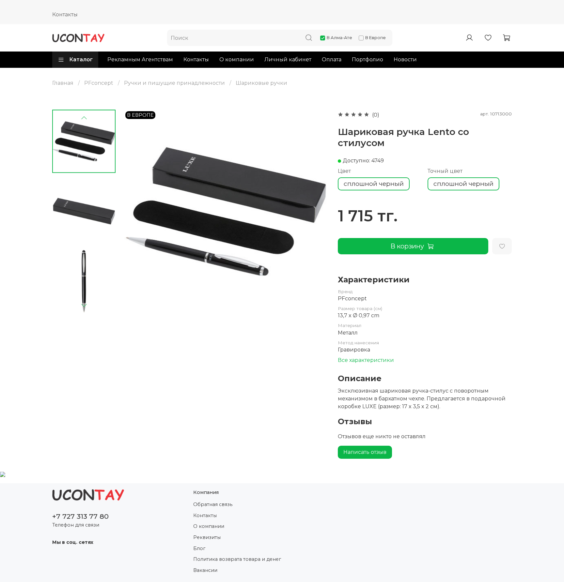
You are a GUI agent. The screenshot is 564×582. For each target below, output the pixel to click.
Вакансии (205, 570)
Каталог (81, 59)
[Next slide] (84, 305)
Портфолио (367, 59)
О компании (236, 59)
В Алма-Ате (339, 37)
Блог (199, 548)
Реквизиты (207, 537)
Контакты (65, 14)
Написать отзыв (364, 452)
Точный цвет (445, 171)
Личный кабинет (287, 59)
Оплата (331, 59)
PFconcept (98, 83)
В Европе (375, 37)
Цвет (344, 171)
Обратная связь (212, 504)
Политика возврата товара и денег (237, 559)
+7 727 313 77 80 (80, 516)
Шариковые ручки (261, 83)
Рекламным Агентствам (140, 59)
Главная (62, 83)
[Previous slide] (84, 118)
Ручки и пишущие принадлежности (174, 83)
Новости (405, 59)
